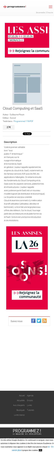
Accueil (22, 395)
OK (40, 450)
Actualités (21, 400)
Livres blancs (19, 415)
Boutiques (20, 410)
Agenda (30, 395)
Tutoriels (30, 410)
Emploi (30, 400)
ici (49, 447)
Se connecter (40, 13)
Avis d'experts (19, 405)
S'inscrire (49, 13)
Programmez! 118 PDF (23, 121)
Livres (29, 405)
